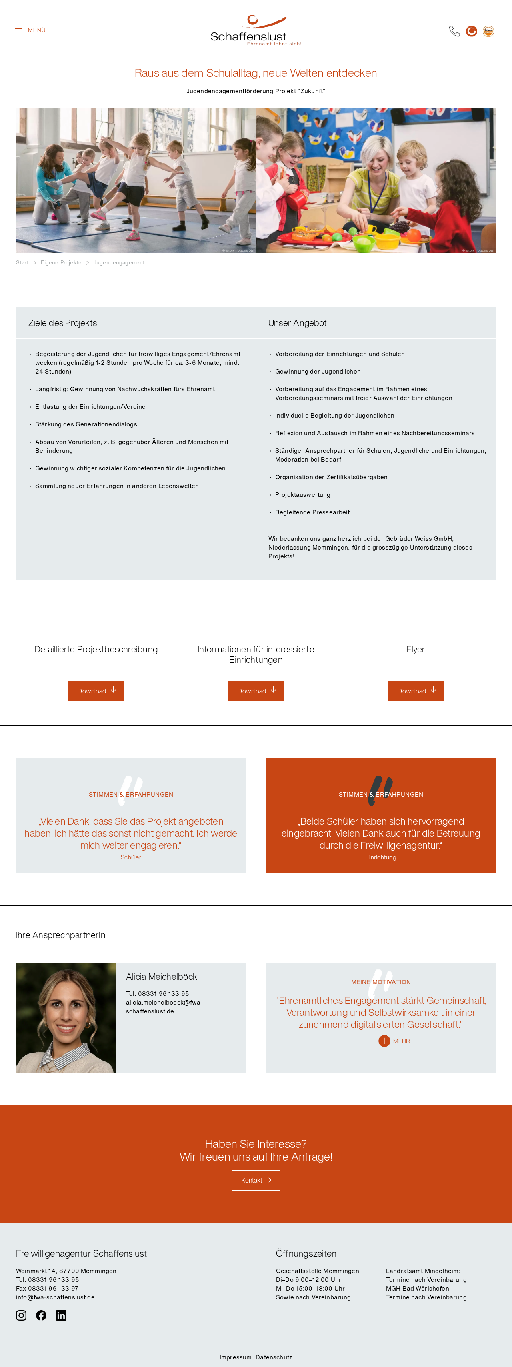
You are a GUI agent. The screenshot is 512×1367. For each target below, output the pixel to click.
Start (22, 262)
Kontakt (251, 1180)
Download (92, 691)
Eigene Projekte (61, 262)
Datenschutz (274, 1357)
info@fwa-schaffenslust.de (55, 1297)
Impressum (236, 1357)
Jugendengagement (119, 262)
